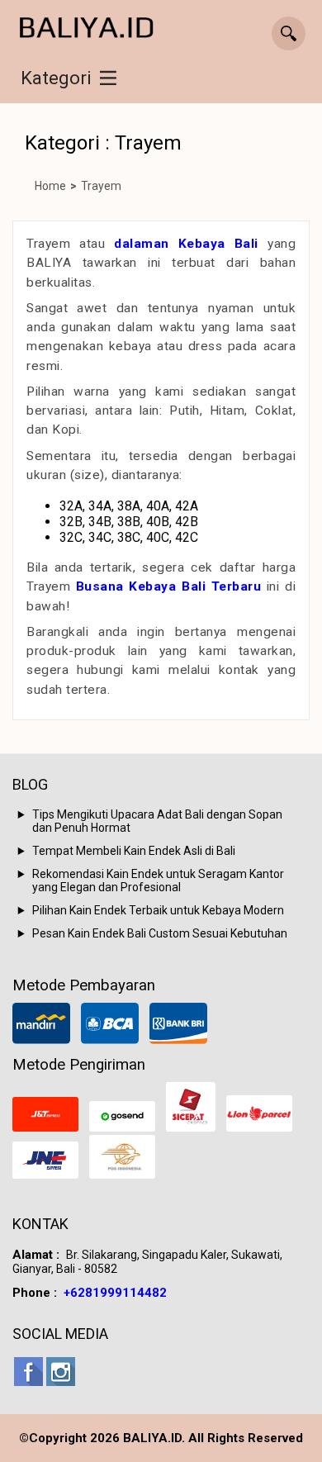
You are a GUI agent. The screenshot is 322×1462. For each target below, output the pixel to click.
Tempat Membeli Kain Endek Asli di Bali (133, 850)
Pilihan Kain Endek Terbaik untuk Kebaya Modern (158, 910)
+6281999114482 (115, 1292)
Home (50, 185)
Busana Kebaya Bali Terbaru (169, 586)
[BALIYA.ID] (86, 28)
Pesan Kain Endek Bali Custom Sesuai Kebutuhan (159, 933)
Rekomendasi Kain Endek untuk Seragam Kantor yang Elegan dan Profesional (158, 880)
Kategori (56, 78)
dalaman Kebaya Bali (186, 243)
